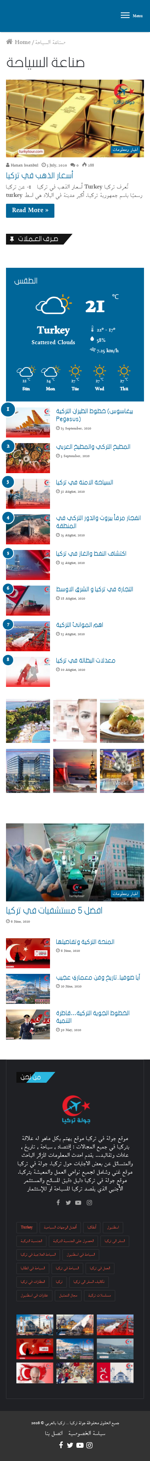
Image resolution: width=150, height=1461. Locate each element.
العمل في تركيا (100, 1268)
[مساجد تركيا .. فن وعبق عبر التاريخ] (74, 1324)
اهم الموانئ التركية (79, 625)
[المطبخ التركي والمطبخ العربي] (28, 458)
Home (22, 42)
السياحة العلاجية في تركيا (38, 1254)
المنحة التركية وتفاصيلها (85, 942)
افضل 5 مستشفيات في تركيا (54, 911)
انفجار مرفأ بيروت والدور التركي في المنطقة (98, 522)
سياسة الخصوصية (86, 1433)
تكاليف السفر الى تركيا (89, 1282)
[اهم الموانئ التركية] (28, 636)
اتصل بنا (53, 1433)
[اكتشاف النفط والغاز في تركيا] (28, 565)
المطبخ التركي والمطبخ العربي (93, 447)
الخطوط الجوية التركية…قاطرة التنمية (93, 1017)
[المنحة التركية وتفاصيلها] (28, 953)
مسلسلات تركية (99, 1295)
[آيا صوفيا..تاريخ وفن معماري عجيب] (28, 989)
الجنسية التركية (31, 1241)
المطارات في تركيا (33, 1282)
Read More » (30, 211)
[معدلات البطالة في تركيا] (28, 672)
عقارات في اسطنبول (34, 1295)
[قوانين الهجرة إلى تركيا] (115, 1373)
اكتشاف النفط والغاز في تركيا (91, 554)
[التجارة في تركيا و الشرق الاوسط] (28, 601)
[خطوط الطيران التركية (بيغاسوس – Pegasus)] (28, 422)
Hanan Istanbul (24, 165)
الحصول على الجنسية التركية (73, 1241)
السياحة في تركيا (67, 1268)
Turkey (27, 1227)
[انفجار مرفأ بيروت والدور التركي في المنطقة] (28, 529)
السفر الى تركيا (115, 1241)
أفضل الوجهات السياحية (60, 1227)
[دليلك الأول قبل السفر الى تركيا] (34, 1324)
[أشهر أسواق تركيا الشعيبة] (74, 1373)
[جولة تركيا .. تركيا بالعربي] (17, 16)
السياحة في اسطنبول (81, 1254)
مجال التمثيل (68, 1295)
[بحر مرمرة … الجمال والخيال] (115, 1349)
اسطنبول (113, 1227)
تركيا (59, 1282)
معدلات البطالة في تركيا (86, 660)
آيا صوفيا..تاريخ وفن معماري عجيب (98, 977)
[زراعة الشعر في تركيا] (34, 1373)
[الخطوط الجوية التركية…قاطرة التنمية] (28, 1024)
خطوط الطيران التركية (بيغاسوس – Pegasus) (96, 415)
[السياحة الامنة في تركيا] (28, 494)
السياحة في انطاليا (33, 1268)
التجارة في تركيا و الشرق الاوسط (94, 589)
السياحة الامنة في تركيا (84, 482)
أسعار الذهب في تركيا (39, 176)
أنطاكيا (92, 1227)
